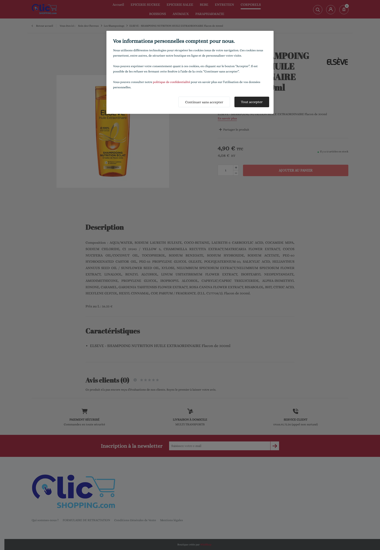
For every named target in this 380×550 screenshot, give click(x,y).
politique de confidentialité (171, 82)
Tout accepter (252, 102)
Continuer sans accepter (204, 102)
